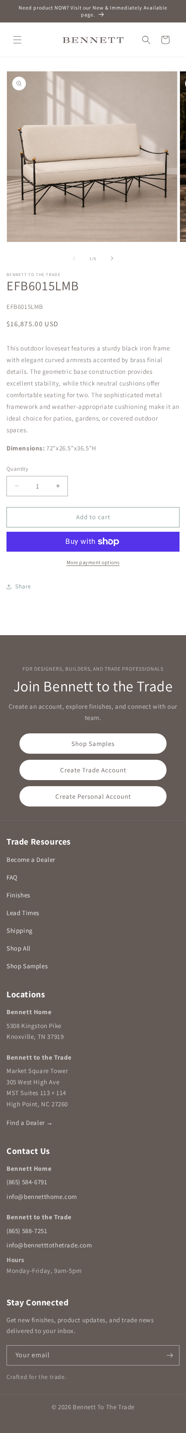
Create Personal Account (93, 796)
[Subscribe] (169, 1355)
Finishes (18, 895)
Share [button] (23, 586)
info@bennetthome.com (41, 1196)
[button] (17, 39)
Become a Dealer (30, 859)
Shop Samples (93, 743)
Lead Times (22, 913)
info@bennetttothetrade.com (49, 1245)
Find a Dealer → (29, 1122)
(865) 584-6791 (26, 1182)
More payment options (93, 562)
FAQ (12, 877)
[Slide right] (112, 258)
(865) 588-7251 (26, 1231)
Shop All (18, 948)
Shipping (19, 930)
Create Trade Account (93, 770)
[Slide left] (73, 258)
